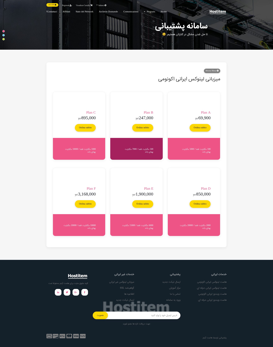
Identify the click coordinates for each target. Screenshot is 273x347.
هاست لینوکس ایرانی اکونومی (212, 282)
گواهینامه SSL (127, 288)
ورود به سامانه (173, 300)
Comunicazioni (130, 12)
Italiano (101, 5)
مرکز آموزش (174, 288)
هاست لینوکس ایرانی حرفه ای (212, 288)
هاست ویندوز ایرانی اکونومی (212, 294)
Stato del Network (84, 12)
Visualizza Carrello (83, 5)
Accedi (51, 5)
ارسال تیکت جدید (171, 282)
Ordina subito (200, 128)
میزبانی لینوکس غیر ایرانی (121, 282)
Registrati (66, 5)
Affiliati (66, 12)
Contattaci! (51, 12)
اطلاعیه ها (129, 294)
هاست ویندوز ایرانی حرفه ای (212, 300)
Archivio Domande (108, 12)
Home (164, 12)
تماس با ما (175, 294)
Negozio (150, 12)
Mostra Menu (211, 70)
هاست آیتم (207, 338)
